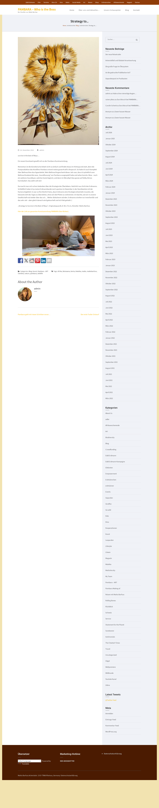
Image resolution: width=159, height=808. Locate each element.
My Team (108, 576)
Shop (97, 2)
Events (108, 492)
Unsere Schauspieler (112, 10)
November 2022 (111, 277)
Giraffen (108, 504)
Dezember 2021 (111, 344)
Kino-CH (54, 2)
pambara (33, 273)
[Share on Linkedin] (43, 260)
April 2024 (109, 175)
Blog (127, 10)
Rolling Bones (110, 600)
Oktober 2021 (110, 356)
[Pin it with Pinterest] (37, 260)
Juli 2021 (108, 374)
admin (41, 150)
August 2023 (110, 223)
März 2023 (109, 253)
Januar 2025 (110, 138)
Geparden (109, 498)
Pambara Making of (112, 588)
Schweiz (108, 612)
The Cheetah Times (112, 643)
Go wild (108, 510)
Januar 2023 (110, 265)
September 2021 (111, 362)
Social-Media (76, 2)
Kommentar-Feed (112, 725)
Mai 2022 (108, 314)
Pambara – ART (111, 582)
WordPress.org (111, 731)
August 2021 (110, 368)
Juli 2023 (108, 229)
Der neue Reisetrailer (113, 54)
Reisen (90, 2)
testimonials (110, 637)
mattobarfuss (92, 271)
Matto (67, 2)
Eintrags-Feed (110, 719)
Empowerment (111, 473)
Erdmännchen (106, 2)
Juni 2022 (108, 308)
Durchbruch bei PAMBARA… (127, 99)
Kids (107, 516)
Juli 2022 (108, 301)
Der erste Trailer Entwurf (90, 314)
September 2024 (111, 150)
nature (27, 273)
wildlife (40, 273)
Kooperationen (111, 528)
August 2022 (110, 295)
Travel (107, 649)
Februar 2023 (110, 259)
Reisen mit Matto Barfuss (114, 594)
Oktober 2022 (110, 283)
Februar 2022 (110, 332)
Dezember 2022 (111, 271)
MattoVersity (110, 570)
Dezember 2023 (111, 199)
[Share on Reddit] (32, 260)
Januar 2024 (110, 193)
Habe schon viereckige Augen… (124, 93)
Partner (137, 2)
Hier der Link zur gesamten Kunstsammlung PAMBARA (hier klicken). (43, 211)
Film (39, 2)
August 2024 (110, 156)
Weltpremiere (110, 667)
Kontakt (136, 10)
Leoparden (109, 540)
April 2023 (109, 247)
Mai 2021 (108, 386)
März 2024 (109, 181)
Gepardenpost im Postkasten (116, 78)
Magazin (129, 2)
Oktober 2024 (110, 144)
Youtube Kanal (110, 679)
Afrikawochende (119, 2)
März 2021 (109, 398)
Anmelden (109, 713)
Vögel (107, 661)
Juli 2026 (108, 132)
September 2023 (111, 217)
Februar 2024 (110, 187)
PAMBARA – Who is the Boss (37, 9)
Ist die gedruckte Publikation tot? (117, 72)
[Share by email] (49, 260)
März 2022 (109, 326)
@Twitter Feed (110, 700)
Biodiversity (109, 437)
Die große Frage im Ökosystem (116, 66)
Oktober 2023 (110, 211)
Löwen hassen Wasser (122, 111)
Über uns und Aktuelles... (89, 10)
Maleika (78, 271)
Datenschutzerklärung (113, 753)
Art (84, 2)
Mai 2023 (108, 241)
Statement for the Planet (114, 625)
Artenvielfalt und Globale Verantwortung (120, 60)
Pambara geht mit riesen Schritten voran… (34, 314)
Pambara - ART (43, 271)
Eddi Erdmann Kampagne (115, 461)
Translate (25, 764)
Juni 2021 (108, 380)
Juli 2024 (108, 163)
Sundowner (109, 631)
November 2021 (111, 350)
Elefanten (109, 467)
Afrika (60, 271)
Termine (46, 2)
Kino (61, 2)
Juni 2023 (108, 235)
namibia (21, 273)
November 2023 (111, 205)
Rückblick (109, 606)
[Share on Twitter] (26, 260)
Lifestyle (108, 546)
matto (84, 271)
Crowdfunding (110, 449)
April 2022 (109, 320)
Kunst (35, 271)
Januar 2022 (110, 338)
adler (107, 419)
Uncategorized (111, 655)
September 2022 (111, 289)
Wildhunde (109, 673)
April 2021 (109, 392)
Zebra (107, 685)
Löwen (107, 552)
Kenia (73, 271)
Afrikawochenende (112, 425)
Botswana (66, 271)
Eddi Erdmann (30, 2)
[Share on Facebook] (20, 260)
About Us (108, 413)
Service (108, 618)
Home (72, 10)
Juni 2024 (108, 169)
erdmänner (109, 486)
